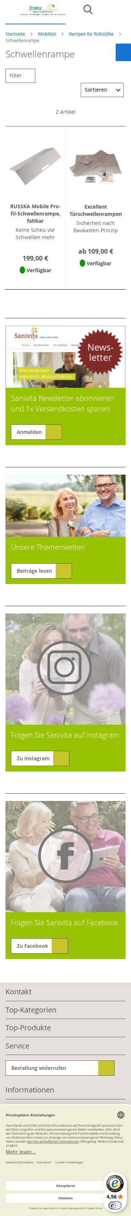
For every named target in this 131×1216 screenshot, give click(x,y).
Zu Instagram (33, 758)
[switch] (115, 1205)
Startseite (15, 34)
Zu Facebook (32, 945)
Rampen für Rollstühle (92, 34)
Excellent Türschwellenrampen (96, 210)
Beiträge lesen (34, 570)
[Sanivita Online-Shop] (35, 14)
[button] (35, 279)
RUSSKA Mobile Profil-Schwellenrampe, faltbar (35, 213)
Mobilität (47, 34)
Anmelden (29, 431)
